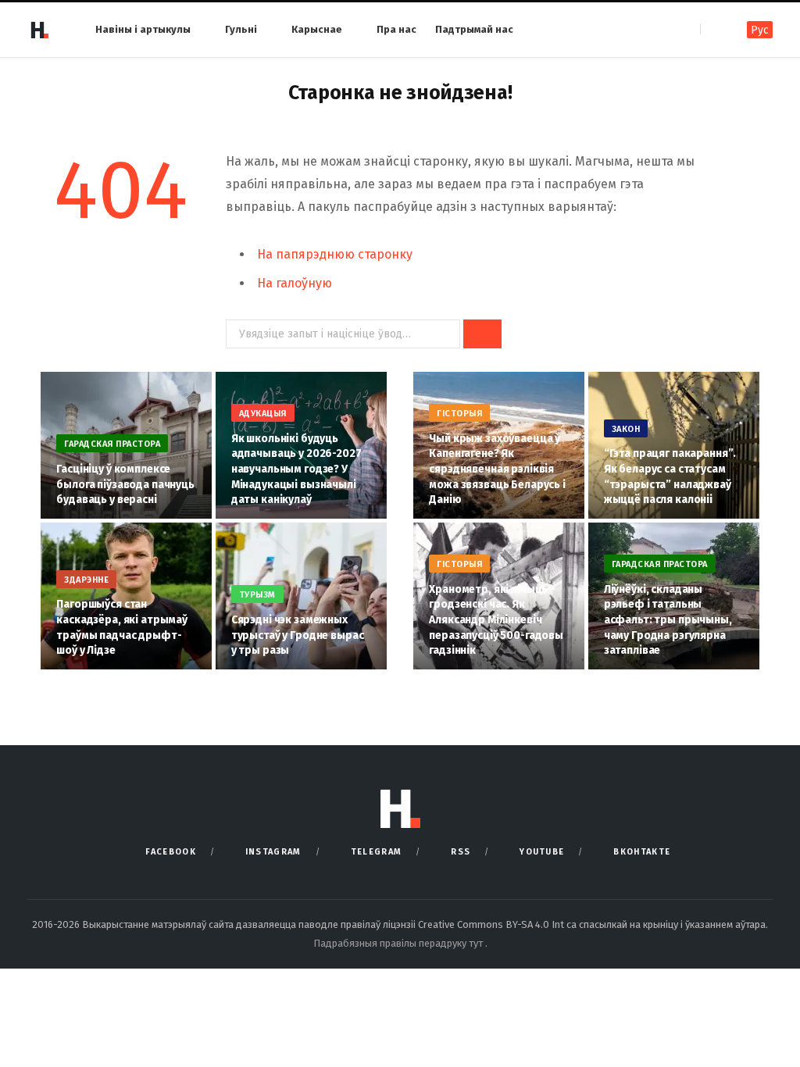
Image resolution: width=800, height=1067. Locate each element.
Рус (760, 30)
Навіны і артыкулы (143, 29)
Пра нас (396, 29)
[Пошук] (713, 29)
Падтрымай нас (474, 29)
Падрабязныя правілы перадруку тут (399, 943)
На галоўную (294, 283)
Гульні (241, 29)
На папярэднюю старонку (334, 254)
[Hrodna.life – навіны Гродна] (39, 30)
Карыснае (316, 29)
